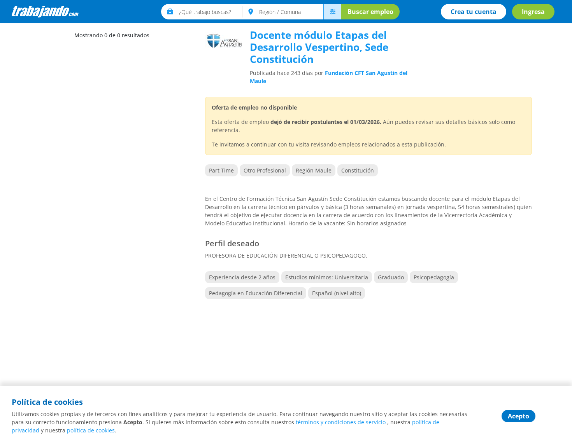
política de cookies (91, 430)
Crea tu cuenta (474, 11)
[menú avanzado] (332, 11)
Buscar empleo (370, 11)
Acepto (518, 416)
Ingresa (533, 11)
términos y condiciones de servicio (341, 422)
